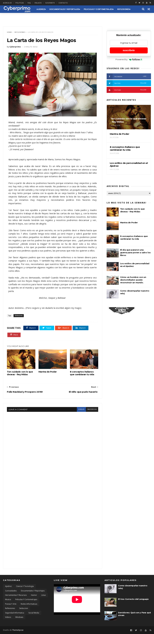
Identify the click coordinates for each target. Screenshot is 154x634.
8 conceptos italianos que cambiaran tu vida (82, 373)
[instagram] (143, 3)
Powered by (122, 59)
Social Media (33, 612)
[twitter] (139, 3)
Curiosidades (11, 590)
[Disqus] (52, 449)
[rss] (150, 3)
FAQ (29, 3)
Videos (8, 617)
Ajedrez (41, 9)
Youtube (130, 90)
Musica (8, 599)
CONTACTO (63, 3)
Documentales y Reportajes (64, 9)
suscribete (129, 50)
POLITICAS (19, 3)
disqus (81, 409)
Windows (19, 617)
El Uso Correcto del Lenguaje (133, 599)
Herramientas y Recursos (16, 595)
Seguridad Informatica (14, 612)
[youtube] (146, 3)
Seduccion (10, 16)
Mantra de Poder (47, 371)
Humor (34, 595)
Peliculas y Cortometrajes (98, 9)
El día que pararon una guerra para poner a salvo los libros (135, 252)
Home (9, 32)
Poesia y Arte (10, 604)
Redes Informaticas (29, 604)
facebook (92, 409)
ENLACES (38, 3)
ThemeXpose (17, 630)
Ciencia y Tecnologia (25, 586)
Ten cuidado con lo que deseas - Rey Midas (20, 373)
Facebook (130, 76)
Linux (43, 595)
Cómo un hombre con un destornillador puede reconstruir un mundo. (133, 280)
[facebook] (131, 630)
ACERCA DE (7, 3)
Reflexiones (123, 9)
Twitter (130, 83)
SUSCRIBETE (50, 3)
